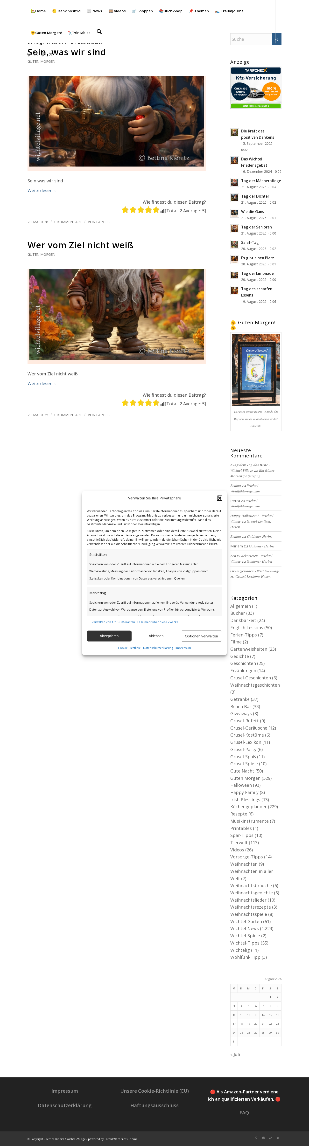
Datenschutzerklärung (158, 648)
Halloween (241, 785)
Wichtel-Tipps (245, 943)
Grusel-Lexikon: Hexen (253, 576)
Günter (103, 221)
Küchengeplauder (248, 806)
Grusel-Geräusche (248, 728)
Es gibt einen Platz (257, 257)
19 (248, 1023)
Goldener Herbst (259, 536)
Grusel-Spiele (244, 763)
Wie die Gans (252, 211)
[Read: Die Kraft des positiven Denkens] (234, 132)
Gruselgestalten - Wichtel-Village (255, 570)
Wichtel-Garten (246, 921)
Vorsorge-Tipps (246, 857)
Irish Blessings (245, 799)
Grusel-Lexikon (245, 742)
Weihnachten (244, 864)
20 (255, 1023)
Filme (236, 642)
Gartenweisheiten (248, 649)
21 (263, 1023)
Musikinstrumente (249, 821)
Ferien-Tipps (243, 635)
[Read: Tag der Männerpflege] (234, 182)
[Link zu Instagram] (36, 54)
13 (255, 1015)
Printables (241, 828)
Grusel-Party (243, 749)
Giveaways (241, 713)
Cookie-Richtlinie (129, 648)
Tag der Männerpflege (261, 180)
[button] (219, 498)
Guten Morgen (41, 61)
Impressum (183, 648)
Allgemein (240, 606)
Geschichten (243, 663)
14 (263, 1015)
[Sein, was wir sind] (117, 123)
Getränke (240, 699)
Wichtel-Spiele (245, 936)
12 (248, 1015)
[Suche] (99, 32)
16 (277, 1015)
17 (234, 1023)
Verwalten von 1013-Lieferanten (113, 622)
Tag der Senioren (256, 227)
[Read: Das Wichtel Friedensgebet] (234, 160)
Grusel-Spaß (243, 756)
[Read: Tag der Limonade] (234, 275)
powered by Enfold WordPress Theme (113, 1139)
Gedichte (239, 656)
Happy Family (244, 792)
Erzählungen (243, 670)
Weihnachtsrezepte (250, 907)
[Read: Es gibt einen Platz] (234, 259)
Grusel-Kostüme (247, 735)
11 (241, 1015)
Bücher (237, 613)
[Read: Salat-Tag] (234, 244)
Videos (237, 850)
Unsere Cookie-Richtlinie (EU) (154, 1091)
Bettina (235, 485)
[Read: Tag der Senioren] (234, 228)
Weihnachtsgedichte (251, 893)
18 (241, 1023)
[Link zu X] (50, 54)
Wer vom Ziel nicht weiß (80, 245)
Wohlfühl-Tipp (245, 957)
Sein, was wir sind (67, 52)
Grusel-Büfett (244, 721)
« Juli (235, 1054)
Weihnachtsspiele (248, 914)
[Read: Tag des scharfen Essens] (234, 290)
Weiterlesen (40, 190)
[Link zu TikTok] (43, 54)
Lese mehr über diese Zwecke (157, 622)
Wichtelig (240, 950)
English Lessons (246, 627)
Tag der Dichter (255, 196)
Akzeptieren (109, 636)
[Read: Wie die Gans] (234, 213)
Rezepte (238, 814)
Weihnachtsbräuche (251, 885)
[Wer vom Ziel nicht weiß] (117, 316)
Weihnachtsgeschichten (255, 685)
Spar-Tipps (241, 835)
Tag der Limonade (257, 273)
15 (270, 1015)
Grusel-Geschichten (250, 678)
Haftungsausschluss (154, 1105)
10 (234, 1015)
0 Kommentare (68, 221)
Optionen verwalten (201, 636)
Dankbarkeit (243, 620)
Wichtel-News (244, 928)
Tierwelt (239, 842)
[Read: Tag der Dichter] (234, 197)
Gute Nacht (242, 771)
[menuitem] (38, 11)
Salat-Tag (250, 242)
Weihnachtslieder (248, 900)
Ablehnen (156, 636)
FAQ (244, 1112)
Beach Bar (240, 706)
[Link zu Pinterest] (29, 54)
